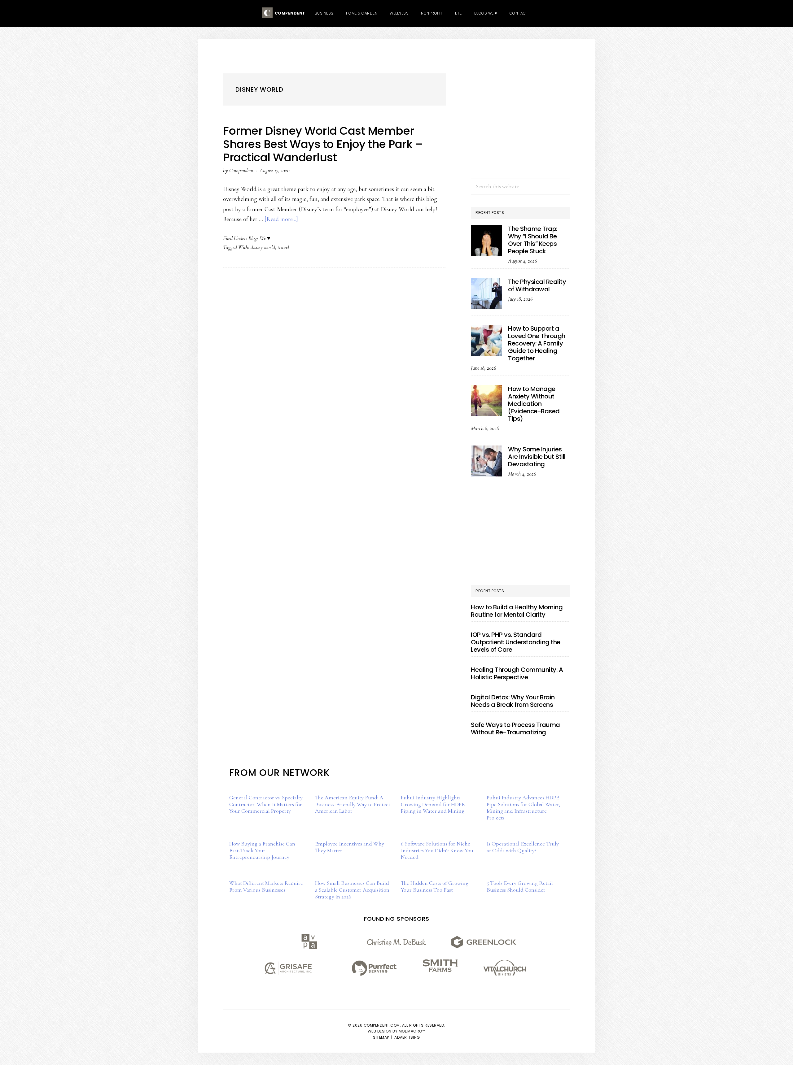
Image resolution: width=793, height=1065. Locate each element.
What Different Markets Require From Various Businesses (266, 886)
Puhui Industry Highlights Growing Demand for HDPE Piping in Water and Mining (433, 804)
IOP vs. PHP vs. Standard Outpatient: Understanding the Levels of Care (515, 642)
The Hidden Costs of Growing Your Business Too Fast (434, 886)
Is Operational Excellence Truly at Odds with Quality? (523, 847)
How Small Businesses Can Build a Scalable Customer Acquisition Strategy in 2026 (352, 890)
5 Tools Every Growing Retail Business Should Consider (520, 886)
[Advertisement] (520, 127)
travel (283, 247)
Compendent (289, 13)
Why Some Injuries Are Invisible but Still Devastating (537, 456)
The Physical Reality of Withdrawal (537, 285)
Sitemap (381, 1037)
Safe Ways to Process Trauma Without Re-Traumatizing (515, 728)
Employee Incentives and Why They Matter (349, 847)
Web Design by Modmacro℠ (397, 1031)
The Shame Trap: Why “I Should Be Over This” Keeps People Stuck (532, 239)
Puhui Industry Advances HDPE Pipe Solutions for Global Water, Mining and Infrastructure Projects (523, 807)
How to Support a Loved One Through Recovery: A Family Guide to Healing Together (536, 343)
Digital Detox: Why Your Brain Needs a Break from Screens (513, 701)
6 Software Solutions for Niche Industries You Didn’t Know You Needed (437, 850)
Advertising (407, 1037)
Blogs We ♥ (259, 238)
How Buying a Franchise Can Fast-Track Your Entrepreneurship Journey (262, 850)
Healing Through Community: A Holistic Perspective (517, 673)
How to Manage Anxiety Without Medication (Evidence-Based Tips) (534, 404)
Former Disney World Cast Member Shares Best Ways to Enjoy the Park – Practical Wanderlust (323, 144)
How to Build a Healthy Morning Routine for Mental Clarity (517, 611)
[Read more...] (281, 219)
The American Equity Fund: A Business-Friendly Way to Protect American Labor (352, 804)
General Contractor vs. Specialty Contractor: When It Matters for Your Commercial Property (266, 804)
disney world (263, 247)
